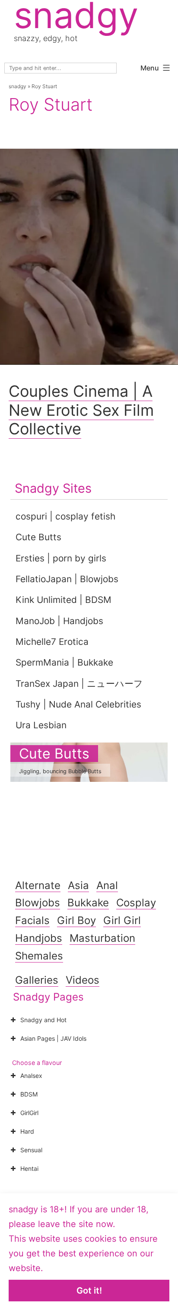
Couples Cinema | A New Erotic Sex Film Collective (81, 410)
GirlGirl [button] (29, 1112)
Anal (107, 885)
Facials (32, 920)
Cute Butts (54, 753)
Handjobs (38, 938)
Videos (82, 980)
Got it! (89, 1290)
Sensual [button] (31, 1150)
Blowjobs (37, 902)
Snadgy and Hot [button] (43, 1019)
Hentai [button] (29, 1168)
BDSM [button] (29, 1094)
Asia (78, 885)
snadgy (17, 86)
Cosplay (136, 902)
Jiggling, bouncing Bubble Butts (60, 771)
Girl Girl (122, 920)
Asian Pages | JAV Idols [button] (53, 1038)
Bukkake (88, 902)
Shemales (39, 956)
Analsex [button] (31, 1075)
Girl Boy (76, 920)
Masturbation (102, 938)
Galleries (36, 980)
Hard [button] (27, 1131)
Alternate (37, 885)
